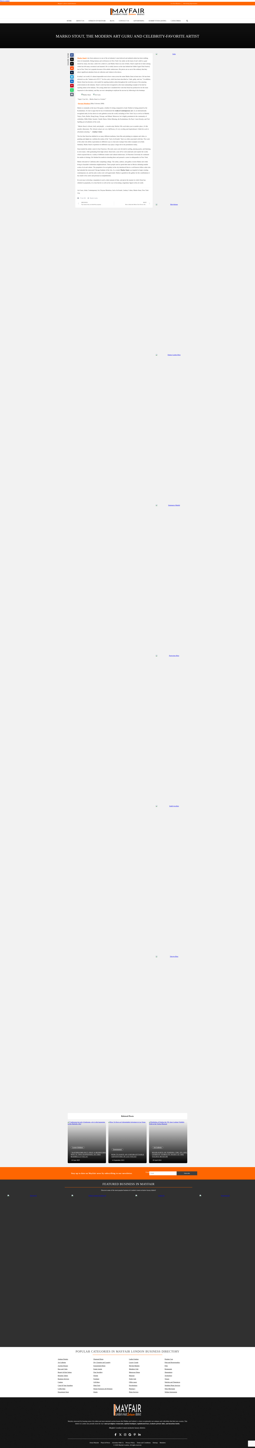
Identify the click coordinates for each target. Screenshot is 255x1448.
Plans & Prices (105, 1443)
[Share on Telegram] (72, 77)
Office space (133, 1382)
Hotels (95, 1392)
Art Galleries (158, 1147)
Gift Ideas (96, 1382)
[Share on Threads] (72, 64)
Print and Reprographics (172, 1362)
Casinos (60, 1382)
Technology (168, 1375)
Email (147, 1172)
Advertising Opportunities (190, 3)
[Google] (130, 1434)
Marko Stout (137, 190)
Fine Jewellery (98, 1372)
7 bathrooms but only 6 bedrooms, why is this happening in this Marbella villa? (88, 1155)
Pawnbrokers (133, 1385)
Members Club (133, 1369)
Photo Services (133, 1392)
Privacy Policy (130, 1443)
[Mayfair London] (127, 12)
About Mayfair (94, 1443)
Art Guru (80, 190)
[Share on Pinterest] (72, 85)
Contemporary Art (94, 190)
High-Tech (96, 1385)
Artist (85, 190)
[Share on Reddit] (72, 68)
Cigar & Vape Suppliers (65, 1385)
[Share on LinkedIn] (72, 81)
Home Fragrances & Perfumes (102, 1389)
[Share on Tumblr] (72, 72)
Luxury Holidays (77, 1147)
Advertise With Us (118, 1443)
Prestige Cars (169, 1359)
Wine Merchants (170, 1389)
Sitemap (155, 1443)
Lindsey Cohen (128, 190)
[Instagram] (125, 1434)
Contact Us (124, 21)
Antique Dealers (63, 1359)
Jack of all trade (117, 190)
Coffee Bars (61, 1389)
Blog (112, 21)
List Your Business (176, 3)
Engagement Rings (99, 1366)
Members (163, 1443)
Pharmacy (132, 1389)
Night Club (132, 1379)
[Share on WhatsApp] (72, 90)
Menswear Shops (134, 1372)
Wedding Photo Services (172, 1385)
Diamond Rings (98, 1359)
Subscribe (187, 1173)
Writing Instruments (171, 1392)
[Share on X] (72, 59)
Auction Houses (63, 1366)
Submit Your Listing (157, 21)
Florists (95, 1375)
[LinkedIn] (139, 1434)
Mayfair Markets (134, 1366)
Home (69, 21)
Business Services (63, 1379)
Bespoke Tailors (63, 1375)
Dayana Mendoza (84, 103)
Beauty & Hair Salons (65, 1372)
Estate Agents (97, 1369)
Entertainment (117, 1149)
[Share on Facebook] (72, 55)
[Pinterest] (134, 1434)
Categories (176, 21)
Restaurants (168, 1369)
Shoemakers (168, 1372)
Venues (167, 1379)
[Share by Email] (72, 94)
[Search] (187, 20)
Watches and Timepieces (172, 1382)
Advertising (138, 21)
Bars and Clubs (62, 1369)
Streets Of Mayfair (97, 21)
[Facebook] (115, 1434)
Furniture (96, 1379)
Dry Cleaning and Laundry (101, 1362)
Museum (131, 1375)
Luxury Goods (133, 1362)
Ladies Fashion (134, 1359)
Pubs (166, 1366)
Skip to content (4, 1)
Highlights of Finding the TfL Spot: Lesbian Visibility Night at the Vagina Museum (170, 1155)
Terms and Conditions (144, 1443)
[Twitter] (120, 1434)
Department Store (63, 1392)
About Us (80, 21)
